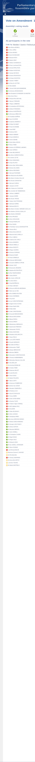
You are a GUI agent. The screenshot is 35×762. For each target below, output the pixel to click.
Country (23, 44)
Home (5, 14)
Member (16, 44)
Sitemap (4, 0)
